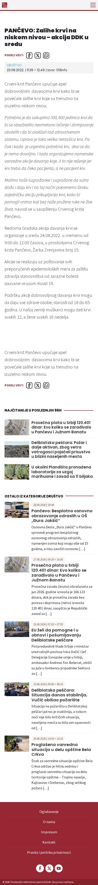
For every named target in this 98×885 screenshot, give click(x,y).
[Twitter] (49, 868)
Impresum (49, 832)
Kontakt (49, 842)
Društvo (14, 65)
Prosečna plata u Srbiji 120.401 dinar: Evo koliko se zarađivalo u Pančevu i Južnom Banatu (61, 427)
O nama (49, 821)
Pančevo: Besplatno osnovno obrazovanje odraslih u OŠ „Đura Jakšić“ (62, 515)
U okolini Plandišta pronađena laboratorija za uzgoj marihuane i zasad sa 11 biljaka (62, 472)
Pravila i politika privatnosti (49, 852)
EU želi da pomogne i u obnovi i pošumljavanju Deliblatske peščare (56, 635)
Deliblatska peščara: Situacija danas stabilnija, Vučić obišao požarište (59, 695)
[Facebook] (39, 868)
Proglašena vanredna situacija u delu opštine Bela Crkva (61, 749)
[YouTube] (58, 868)
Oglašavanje (49, 811)
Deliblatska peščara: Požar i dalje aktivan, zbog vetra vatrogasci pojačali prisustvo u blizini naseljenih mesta (60, 449)
